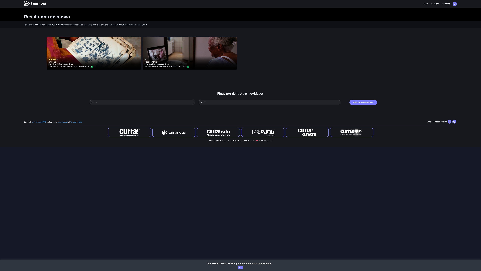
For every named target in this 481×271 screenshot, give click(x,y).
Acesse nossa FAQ (39, 122)
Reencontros (151, 62)
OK (240, 268)
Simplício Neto (78, 66)
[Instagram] (454, 122)
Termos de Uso (76, 122)
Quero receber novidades (363, 102)
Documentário (53, 66)
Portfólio (446, 4)
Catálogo (435, 4)
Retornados (63, 64)
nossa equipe (63, 122)
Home (425, 4)
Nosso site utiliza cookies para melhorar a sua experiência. (240, 263)
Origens (52, 62)
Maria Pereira (67, 66)
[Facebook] (449, 122)
